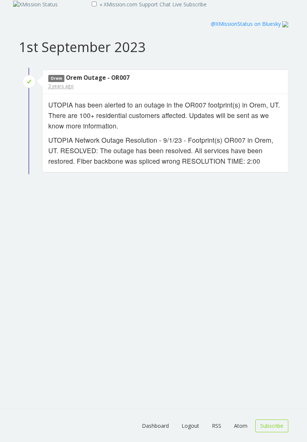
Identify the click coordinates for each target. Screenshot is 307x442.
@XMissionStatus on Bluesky (246, 23)
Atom (240, 425)
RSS (216, 425)
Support (148, 4)
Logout (190, 425)
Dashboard (155, 425)
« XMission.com (118, 4)
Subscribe (195, 4)
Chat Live (170, 4)
